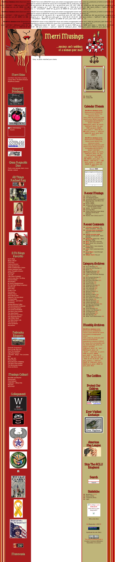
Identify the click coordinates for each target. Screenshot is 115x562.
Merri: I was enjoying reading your (94, 246)
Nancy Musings (90, 296)
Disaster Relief (90, 279)
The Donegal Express (14, 308)
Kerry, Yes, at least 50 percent (94, 243)
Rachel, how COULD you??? (94, 215)
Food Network (12, 381)
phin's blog (11, 288)
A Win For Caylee (91, 196)
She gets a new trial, (96, 241)
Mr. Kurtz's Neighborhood (15, 283)
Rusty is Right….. (91, 204)
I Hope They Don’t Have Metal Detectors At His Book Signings (95, 213)
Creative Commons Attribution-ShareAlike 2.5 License (93, 542)
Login (87, 499)
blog (93, 505)
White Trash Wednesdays (93, 316)
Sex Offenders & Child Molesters (92, 306)
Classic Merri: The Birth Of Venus (18, 80)
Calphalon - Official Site (15, 383)
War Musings (90, 315)
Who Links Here (94, 519)
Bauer (87, 269)
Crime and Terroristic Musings (95, 274)
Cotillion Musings (91, 273)
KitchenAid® (11, 379)
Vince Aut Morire (13, 323)
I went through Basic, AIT (94, 252)
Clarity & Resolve (13, 264)
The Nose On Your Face (15, 315)
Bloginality (92, 524)
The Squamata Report (14, 316)
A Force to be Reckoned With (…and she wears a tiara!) (94, 206)
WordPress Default (13, 81)
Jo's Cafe (10, 275)
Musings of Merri (91, 294)
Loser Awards (90, 290)
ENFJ (98, 524)
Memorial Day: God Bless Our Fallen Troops (95, 201)
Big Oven (10, 384)
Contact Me (89, 98)
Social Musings (90, 308)
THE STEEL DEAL (13, 318)
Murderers (89, 293)
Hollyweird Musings (92, 285)
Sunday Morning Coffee (15, 304)
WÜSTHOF (11, 386)
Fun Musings (90, 282)
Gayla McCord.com (14, 266)
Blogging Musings (91, 271)
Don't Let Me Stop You (14, 349)
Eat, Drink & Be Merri (92, 280)
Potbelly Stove (12, 294)
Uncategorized (90, 311)
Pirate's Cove (12, 290)
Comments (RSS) (91, 497)
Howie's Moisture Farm (15, 269)
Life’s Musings (90, 288)
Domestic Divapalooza (15, 348)
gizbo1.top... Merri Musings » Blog (95, 239)
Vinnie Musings (90, 313)
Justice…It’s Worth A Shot (93, 208)
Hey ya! (97, 255)
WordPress (89, 494)
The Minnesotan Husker (15, 365)
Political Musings (91, 302)
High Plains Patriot (13, 353)
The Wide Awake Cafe (14, 320)
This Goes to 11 (12, 322)
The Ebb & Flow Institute (15, 311)
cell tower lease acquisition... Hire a (94, 232)
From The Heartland (14, 351)
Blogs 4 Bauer (12, 260)
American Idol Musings (93, 268)
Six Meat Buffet (12, 299)
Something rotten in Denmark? (95, 199)
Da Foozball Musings (92, 277)
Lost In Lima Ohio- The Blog (16, 278)
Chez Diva (11, 262)
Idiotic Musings (90, 287)
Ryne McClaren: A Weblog (16, 362)
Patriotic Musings (91, 301)
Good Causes (90, 283)
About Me (89, 96)
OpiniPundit (11, 287)
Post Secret (11, 292)
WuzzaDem (11, 325)
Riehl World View (13, 295)
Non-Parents (89, 299)
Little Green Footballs (14, 276)
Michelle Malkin (12, 280)
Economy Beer (90, 210)
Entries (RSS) (90, 496)
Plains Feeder (12, 360)
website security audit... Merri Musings (94, 236)
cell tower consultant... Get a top (94, 228)
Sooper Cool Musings (92, 310)
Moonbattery (11, 281)
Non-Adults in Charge (92, 297)
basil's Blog (11, 259)
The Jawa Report (13, 313)
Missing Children (91, 291)
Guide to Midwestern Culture (16, 267)
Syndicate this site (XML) (93, 532)
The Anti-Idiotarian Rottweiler (16, 306)
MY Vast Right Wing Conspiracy (17, 285)
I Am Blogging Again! (92, 197)
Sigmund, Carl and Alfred (15, 297)
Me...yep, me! (12, 358)
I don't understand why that (94, 249)
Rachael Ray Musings (92, 304)
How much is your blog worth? (93, 509)
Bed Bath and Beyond (14, 377)
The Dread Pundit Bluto (15, 309)
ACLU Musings (90, 266)
